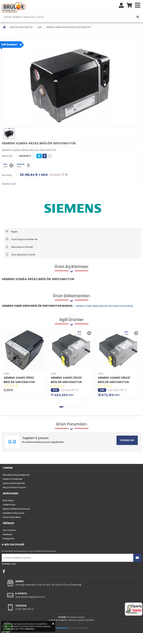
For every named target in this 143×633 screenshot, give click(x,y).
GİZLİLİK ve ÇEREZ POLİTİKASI (81, 620)
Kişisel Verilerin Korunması (16, 508)
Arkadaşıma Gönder (22, 246)
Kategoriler (8, 538)
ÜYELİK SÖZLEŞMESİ (58, 620)
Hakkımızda (9, 504)
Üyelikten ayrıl (9, 563)
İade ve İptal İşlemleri (14, 483)
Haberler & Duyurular (13, 512)
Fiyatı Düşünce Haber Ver (24, 239)
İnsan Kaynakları (12, 517)
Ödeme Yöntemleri (12, 479)
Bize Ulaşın (8, 500)
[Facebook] (4, 571)
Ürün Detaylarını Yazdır (23, 254)
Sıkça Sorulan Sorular (14, 487)
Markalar (7, 534)
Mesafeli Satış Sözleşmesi (16, 474)
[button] (61, 406)
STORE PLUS (62, 628)
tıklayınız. (30, 629)
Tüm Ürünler (9, 530)
